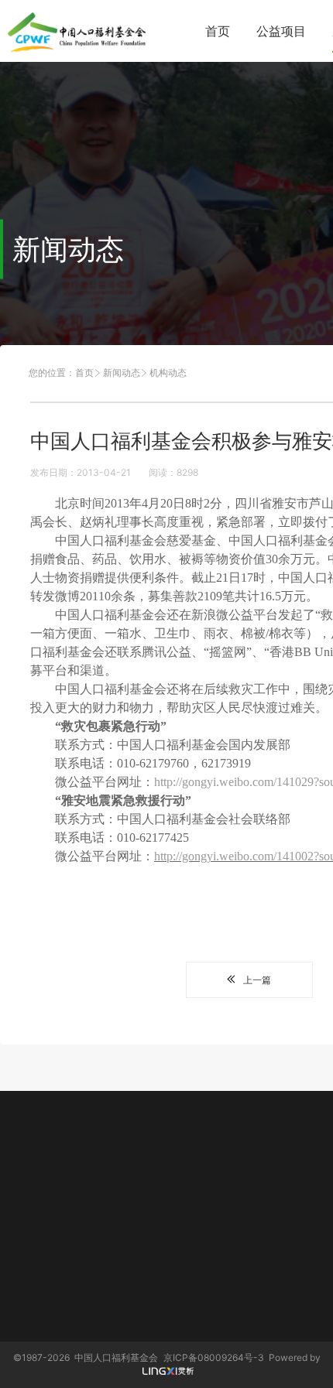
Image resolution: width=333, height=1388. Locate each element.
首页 (217, 31)
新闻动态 (121, 372)
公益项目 (281, 31)
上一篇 (257, 980)
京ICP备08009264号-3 (213, 1357)
